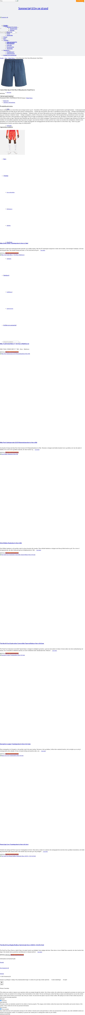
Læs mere (43, 250)
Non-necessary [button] (3, 1007)
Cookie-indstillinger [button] (56, 979)
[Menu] (0, 28)
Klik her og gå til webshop (7, 96)
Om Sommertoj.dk (4, 968)
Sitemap (2, 973)
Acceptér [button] (65, 979)
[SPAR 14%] (42, 898)
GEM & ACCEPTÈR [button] (5, 1014)
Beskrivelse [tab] (6, 100)
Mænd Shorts (29, 98)
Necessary (4, 1000)
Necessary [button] (2, 999)
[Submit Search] (19, 342)
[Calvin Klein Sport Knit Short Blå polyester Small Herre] (14, 86)
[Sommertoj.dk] (42, 8)
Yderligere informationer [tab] (9, 102)
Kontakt (2, 962)
